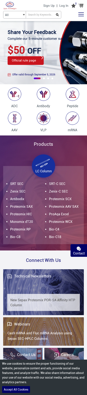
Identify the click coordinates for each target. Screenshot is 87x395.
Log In (63, 6)
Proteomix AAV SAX (64, 207)
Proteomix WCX (60, 222)
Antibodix (17, 199)
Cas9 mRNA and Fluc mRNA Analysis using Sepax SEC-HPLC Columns (39, 336)
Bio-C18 (55, 237)
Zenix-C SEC (58, 191)
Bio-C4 (54, 229)
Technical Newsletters (32, 276)
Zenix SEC (17, 191)
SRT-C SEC (57, 184)
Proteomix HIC (21, 214)
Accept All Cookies (16, 389)
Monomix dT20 (21, 222)
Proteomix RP (20, 229)
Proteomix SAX (21, 207)
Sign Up (49, 6)
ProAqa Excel (59, 214)
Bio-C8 (15, 237)
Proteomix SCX (60, 199)
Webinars (22, 324)
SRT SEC (16, 184)
